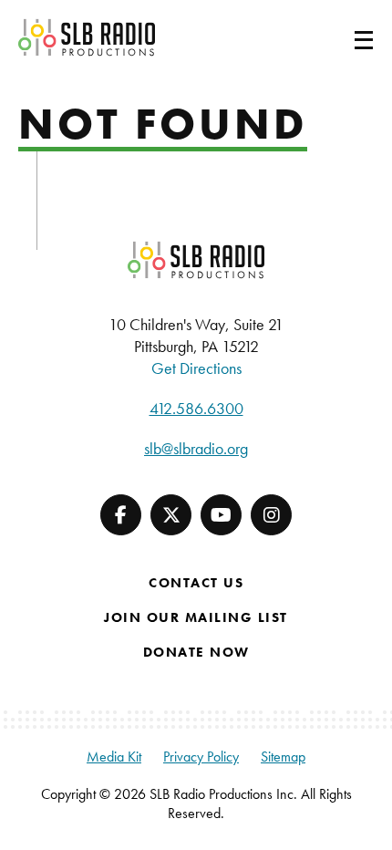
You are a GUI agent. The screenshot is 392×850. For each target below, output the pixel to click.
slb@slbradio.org (196, 448)
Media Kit (114, 756)
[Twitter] (170, 514)
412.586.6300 (196, 408)
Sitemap (283, 756)
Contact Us (196, 583)
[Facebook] (120, 514)
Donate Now (196, 652)
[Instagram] (271, 514)
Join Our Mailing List (196, 617)
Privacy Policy (201, 756)
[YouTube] (221, 514)
